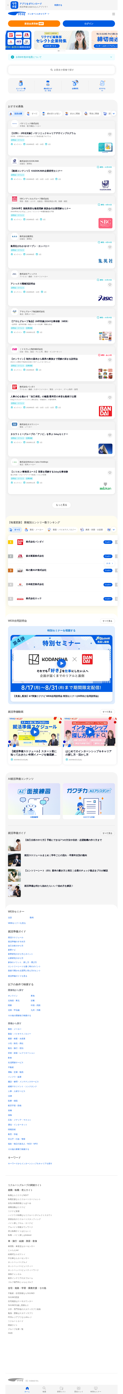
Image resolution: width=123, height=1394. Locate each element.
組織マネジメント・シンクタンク (22, 1086)
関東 (10, 1005)
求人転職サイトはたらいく (19, 1231)
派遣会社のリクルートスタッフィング (24, 1219)
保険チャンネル (14, 1274)
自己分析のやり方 (15, 946)
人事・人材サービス (16, 1091)
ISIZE (10, 1333)
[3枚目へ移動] (61, 50)
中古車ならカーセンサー (18, 1258)
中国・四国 (35, 1005)
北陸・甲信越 (14, 1010)
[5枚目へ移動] (63, 50)
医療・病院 (13, 1101)
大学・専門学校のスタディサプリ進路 (24, 1309)
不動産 (11, 1067)
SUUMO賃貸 (13, 1297)
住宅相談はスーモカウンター (20, 1301)
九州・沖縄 (35, 1010)
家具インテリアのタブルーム (20, 1278)
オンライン (13, 996)
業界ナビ (12, 950)
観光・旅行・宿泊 (15, 1048)
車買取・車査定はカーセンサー (21, 1246)
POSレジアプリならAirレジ (20, 1317)
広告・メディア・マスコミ (19, 1120)
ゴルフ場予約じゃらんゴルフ (20, 1282)
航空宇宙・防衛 (14, 1105)
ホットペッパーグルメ (17, 1262)
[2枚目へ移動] (60, 50)
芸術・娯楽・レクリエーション (21, 1053)
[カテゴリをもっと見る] (113, 113)
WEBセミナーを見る (17, 923)
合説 (10, 917)
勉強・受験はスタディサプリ (20, 1313)
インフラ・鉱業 (14, 1077)
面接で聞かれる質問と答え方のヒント (24, 970)
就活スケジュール (15, 937)
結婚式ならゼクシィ (16, 1254)
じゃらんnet (13, 1250)
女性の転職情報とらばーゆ (19, 1203)
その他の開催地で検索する (19, 1015)
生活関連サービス (15, 1062)
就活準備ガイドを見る (17, 976)
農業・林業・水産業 (16, 1039)
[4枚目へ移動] (62, 50)
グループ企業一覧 (15, 1329)
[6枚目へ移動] (64, 50)
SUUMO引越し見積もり (18, 1305)
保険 (10, 1115)
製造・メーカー (14, 1029)
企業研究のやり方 (15, 958)
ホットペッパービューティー (20, 1266)
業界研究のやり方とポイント (20, 954)
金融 (10, 1110)
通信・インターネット (17, 1125)
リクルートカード (15, 1321)
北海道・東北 (14, 1000)
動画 (32, 917)
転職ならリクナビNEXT (18, 1195)
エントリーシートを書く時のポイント (24, 966)
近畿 (33, 1000)
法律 (10, 1096)
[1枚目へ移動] (59, 50)
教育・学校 (13, 1134)
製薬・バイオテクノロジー (19, 1034)
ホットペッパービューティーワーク (23, 1270)
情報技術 (12, 1129)
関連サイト (13, 1325)
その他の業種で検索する (18, 1149)
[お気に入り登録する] (109, 134)
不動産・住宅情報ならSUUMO (21, 1293)
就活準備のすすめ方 (16, 941)
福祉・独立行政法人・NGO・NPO (23, 1144)
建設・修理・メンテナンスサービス (23, 1082)
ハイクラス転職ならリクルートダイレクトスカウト (30, 1215)
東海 (33, 996)
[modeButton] (38, 14)
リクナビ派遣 (14, 1211)
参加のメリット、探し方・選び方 (22, 962)
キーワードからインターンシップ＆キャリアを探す (30, 1163)
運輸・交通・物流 (15, 1072)
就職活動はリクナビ (16, 1207)
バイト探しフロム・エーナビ (20, 1223)
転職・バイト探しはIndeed (19, 1235)
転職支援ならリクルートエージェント (24, 1199)
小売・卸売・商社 (15, 1043)
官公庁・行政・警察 (16, 1139)
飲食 (10, 1058)
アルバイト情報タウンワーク (20, 1227)
